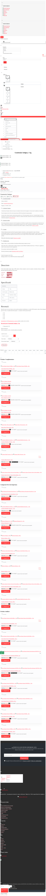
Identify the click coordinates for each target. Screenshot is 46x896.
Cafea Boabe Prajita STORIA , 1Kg (8, 368)
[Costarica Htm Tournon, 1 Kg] (21, 454)
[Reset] (1, 37)
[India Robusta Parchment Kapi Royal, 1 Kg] (21, 491)
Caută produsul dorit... (4, 139)
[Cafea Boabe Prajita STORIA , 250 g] (21, 729)
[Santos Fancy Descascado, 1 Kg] (21, 424)
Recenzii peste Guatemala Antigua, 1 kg (10, 323)
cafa (16, 350)
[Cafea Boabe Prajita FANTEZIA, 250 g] (21, 698)
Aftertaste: (3, 277)
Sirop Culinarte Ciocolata (6, 412)
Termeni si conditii (16, 238)
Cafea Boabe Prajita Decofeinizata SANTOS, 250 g (11, 670)
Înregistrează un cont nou (13, 321)
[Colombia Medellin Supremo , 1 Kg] (21, 440)
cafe (13, 350)
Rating (1, 178)
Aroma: (2, 274)
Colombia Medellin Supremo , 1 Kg (8, 441)
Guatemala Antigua (6, 194)
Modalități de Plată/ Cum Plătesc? (17, 251)
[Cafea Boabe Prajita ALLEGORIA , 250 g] (21, 636)
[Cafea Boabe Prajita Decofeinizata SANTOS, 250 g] (21, 668)
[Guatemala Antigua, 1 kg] (3, 779)
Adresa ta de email (24, 752)
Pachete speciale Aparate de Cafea (10, 136)
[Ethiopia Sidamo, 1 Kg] (21, 566)
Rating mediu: (5, 326)
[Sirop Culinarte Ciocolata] (21, 410)
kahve (23, 350)
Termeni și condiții (35, 225)
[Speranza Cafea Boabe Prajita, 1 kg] (21, 551)
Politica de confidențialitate (36, 760)
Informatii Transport (7, 208)
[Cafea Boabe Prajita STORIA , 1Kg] (21, 366)
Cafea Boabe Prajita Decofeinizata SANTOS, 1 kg (10, 655)
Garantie (4, 229)
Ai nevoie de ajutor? (6, 198)
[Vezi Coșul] (2, 114)
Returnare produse (6, 220)
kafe (26, 350)
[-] (2, 886)
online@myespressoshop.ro (8, 203)
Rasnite (7, 128)
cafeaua (41, 350)
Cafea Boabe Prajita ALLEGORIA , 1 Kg (9, 623)
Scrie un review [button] (7, 181)
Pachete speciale (8, 126)
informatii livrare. (12, 217)
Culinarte (7, 172)
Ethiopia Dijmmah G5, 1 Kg (6, 523)
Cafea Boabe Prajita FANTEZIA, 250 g (8, 701)
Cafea (6, 124)
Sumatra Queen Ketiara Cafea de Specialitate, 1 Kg (11, 586)
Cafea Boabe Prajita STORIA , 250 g (8, 731)
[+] (11, 886)
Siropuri (7, 131)
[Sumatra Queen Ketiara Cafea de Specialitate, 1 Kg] (21, 472)
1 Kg (17, 196)
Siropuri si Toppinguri (9, 133)
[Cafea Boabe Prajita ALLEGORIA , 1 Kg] (21, 618)
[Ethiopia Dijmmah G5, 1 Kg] (21, 521)
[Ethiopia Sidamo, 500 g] (21, 535)
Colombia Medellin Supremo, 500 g (8, 601)
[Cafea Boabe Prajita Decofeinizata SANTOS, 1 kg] (21, 651)
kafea (19, 350)
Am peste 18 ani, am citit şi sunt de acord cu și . (23, 760)
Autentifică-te (3, 321)
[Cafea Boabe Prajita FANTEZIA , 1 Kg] (21, 683)
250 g (5, 196)
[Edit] (2, 20)
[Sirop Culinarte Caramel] (21, 396)
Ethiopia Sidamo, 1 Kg (5, 571)
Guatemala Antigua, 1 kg (8, 777)
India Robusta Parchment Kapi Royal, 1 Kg (9, 494)
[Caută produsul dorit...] (20, 139)
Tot (6, 119)
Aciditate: (3, 272)
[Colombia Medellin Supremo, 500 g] (21, 599)
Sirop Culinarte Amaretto (6, 383)
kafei (38, 350)
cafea (10, 350)
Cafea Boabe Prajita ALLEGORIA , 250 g (9, 638)
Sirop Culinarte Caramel (5, 397)
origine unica (5, 351)
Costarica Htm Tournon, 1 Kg (7, 459)
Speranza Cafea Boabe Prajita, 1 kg (8, 553)
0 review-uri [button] (2, 181)
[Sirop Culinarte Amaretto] (21, 381)
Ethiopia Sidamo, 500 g (5, 538)
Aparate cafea (8, 122)
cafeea (30, 350)
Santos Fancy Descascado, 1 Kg (7, 427)
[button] (4, 890)
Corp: (2, 275)
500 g (11, 196)
